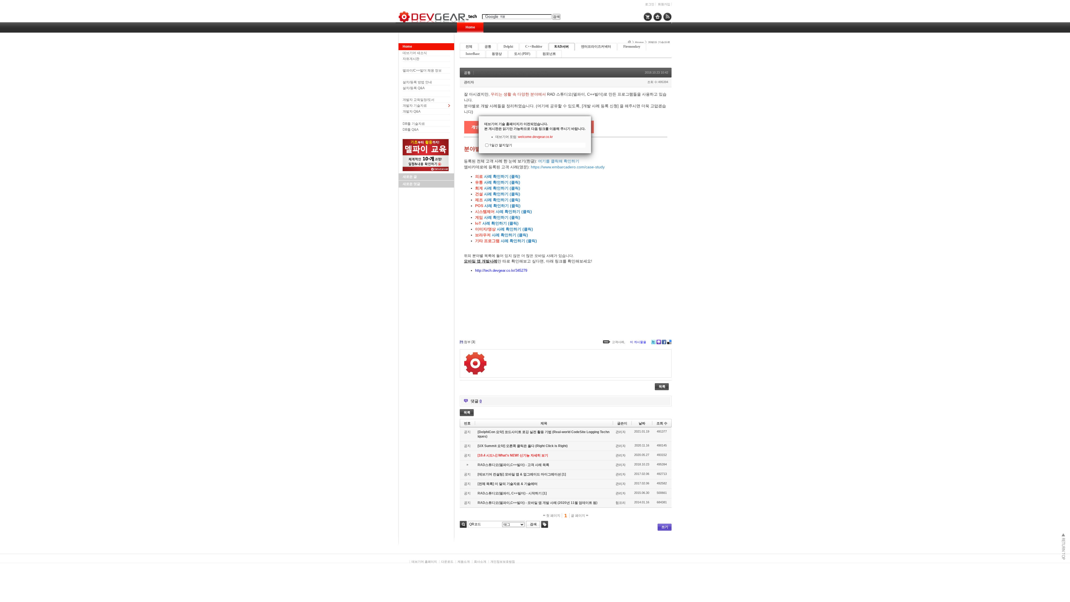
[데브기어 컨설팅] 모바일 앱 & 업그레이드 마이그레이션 (520, 474)
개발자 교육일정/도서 (418, 100)
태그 (544, 524)
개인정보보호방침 (502, 561)
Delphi (508, 46)
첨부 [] (469, 342)
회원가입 (664, 4)
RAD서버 (562, 46)
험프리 (621, 503)
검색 (463, 524)
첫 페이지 (552, 516)
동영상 (497, 54)
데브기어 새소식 (415, 53)
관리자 (469, 82)
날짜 (642, 423)
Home (470, 27)
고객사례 (618, 342)
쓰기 (665, 527)
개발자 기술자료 (415, 106)
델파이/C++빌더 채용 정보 (422, 70)
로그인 (649, 4)
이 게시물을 (638, 342)
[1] (564, 474)
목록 (662, 387)
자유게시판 (411, 59)
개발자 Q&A (411, 111)
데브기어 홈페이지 (424, 561)
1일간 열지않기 (500, 145)
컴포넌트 (549, 54)
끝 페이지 (578, 516)
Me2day (658, 342)
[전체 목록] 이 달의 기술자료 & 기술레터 (508, 484)
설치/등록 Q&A (414, 88)
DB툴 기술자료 (414, 124)
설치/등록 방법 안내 (417, 82)
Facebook (664, 342)
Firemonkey (631, 46)
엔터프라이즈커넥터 (596, 46)
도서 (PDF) (522, 54)
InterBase (473, 54)
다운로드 (447, 561)
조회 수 (661, 423)
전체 (469, 46)
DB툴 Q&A (411, 130)
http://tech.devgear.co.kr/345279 (501, 270)
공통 (488, 46)
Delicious (669, 342)
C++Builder (533, 46)
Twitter (653, 342)
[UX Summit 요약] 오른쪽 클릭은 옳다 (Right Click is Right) (523, 446)
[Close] (591, 116)
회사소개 (480, 561)
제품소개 (464, 561)
